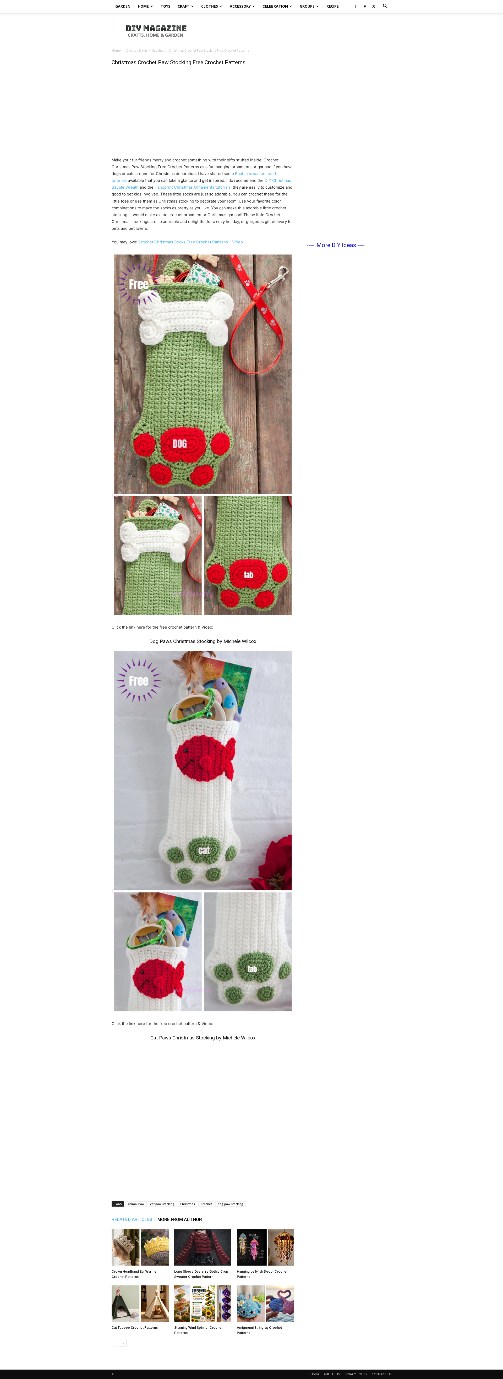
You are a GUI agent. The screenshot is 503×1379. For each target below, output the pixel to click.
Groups (307, 6)
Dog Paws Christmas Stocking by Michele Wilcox (202, 641)
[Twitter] (374, 6)
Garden (122, 6)
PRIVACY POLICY (356, 1374)
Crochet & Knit (136, 50)
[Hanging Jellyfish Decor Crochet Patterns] (265, 1247)
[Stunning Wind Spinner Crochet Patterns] (202, 1303)
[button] (385, 6)
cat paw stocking (162, 1204)
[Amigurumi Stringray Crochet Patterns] (265, 1303)
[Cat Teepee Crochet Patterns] (140, 1303)
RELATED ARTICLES (132, 1219)
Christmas (187, 1204)
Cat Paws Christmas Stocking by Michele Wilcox (202, 1038)
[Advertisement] (296, 30)
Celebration (275, 6)
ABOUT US (332, 1374)
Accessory (240, 6)
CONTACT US (381, 1374)
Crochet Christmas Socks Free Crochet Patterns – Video (190, 241)
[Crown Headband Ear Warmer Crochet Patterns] (140, 1247)
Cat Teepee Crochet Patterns (135, 1327)
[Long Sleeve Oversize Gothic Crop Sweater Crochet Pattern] (202, 1247)
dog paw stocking (230, 1204)
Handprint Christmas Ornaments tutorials (193, 187)
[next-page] (123, 1343)
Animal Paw (136, 1204)
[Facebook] (356, 6)
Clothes (209, 6)
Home (143, 6)
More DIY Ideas (336, 245)
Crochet (158, 50)
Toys (165, 6)
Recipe (332, 6)
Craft (183, 6)
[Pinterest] (365, 6)
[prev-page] (115, 1343)
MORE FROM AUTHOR (179, 1219)
